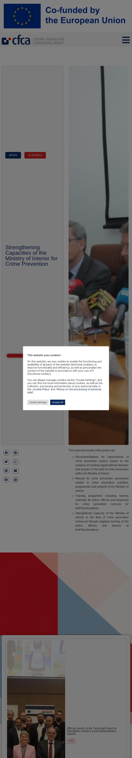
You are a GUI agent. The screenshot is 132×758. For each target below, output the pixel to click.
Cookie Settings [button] (37, 402)
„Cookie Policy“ (41, 389)
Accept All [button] (57, 402)
